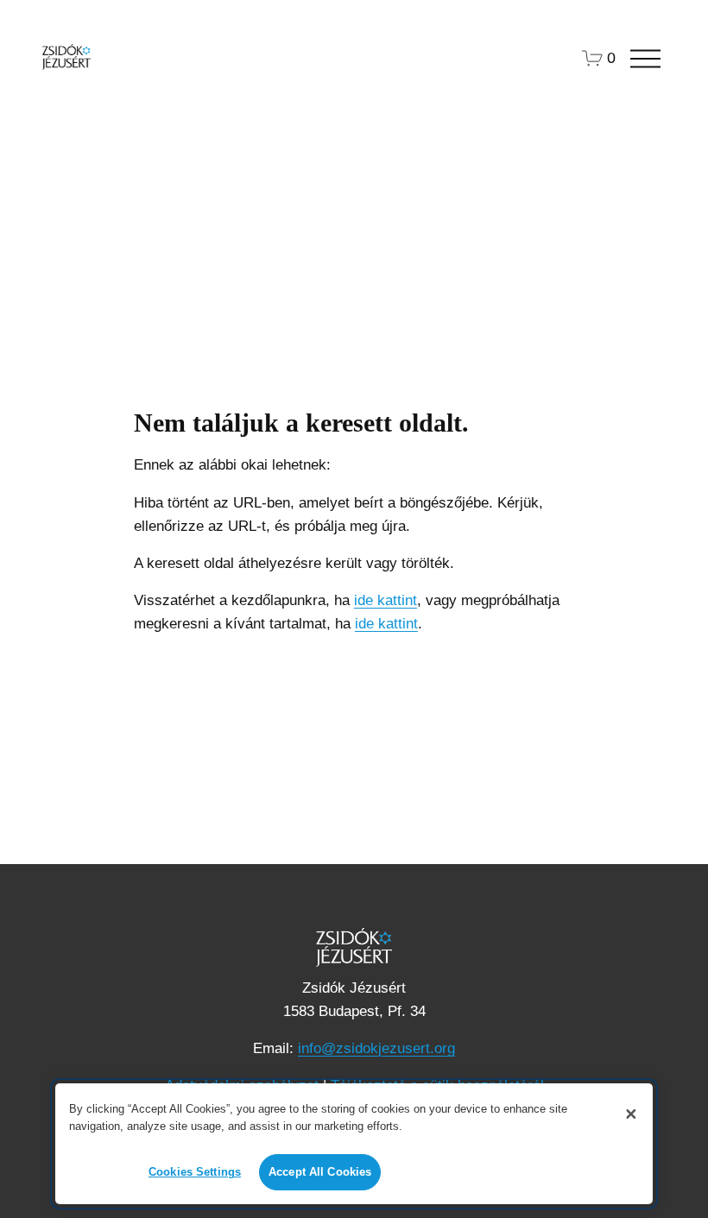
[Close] (631, 1113)
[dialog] (354, 1143)
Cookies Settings (195, 1171)
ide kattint (385, 600)
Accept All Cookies (320, 1171)
